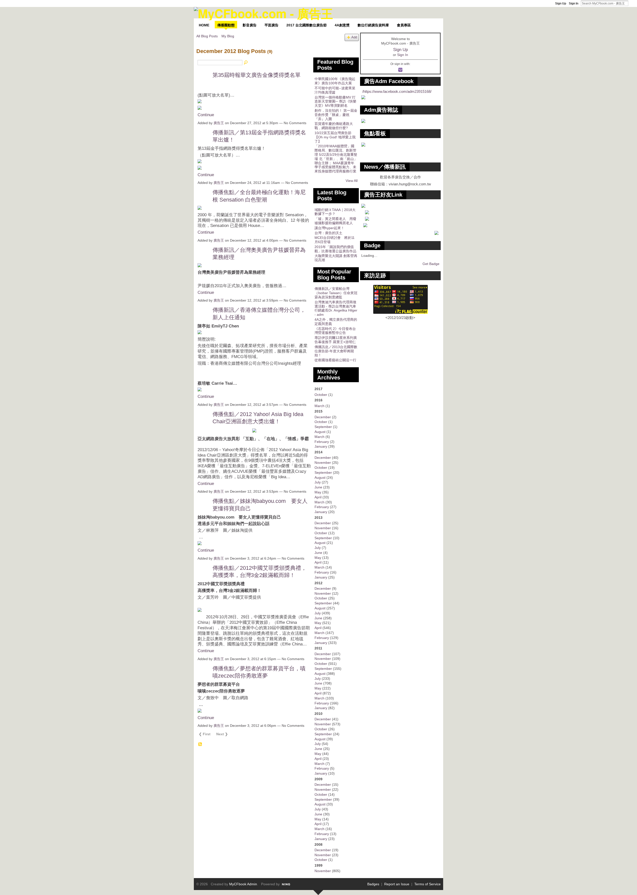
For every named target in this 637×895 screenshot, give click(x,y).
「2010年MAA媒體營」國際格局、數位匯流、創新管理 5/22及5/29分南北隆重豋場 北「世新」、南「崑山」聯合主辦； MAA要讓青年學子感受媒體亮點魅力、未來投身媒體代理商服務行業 (336, 158)
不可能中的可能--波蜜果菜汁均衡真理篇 (335, 90)
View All (352, 181)
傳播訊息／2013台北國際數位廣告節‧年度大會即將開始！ (336, 351)
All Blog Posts (207, 36)
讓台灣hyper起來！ (329, 228)
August (320, 432)
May (318, 492)
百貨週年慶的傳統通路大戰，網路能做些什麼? (334, 126)
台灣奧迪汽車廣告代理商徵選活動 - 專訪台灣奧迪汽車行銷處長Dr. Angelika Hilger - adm (336, 308)
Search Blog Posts (246, 62)
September (323, 427)
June (318, 487)
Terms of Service (427, 884)
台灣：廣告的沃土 (328, 233)
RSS (200, 744)
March (319, 406)
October (321, 395)
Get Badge (431, 264)
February (322, 442)
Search (632, 3)
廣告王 (218, 123)
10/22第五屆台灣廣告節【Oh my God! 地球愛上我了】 (335, 137)
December (323, 417)
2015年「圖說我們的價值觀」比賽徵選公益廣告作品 (335, 249)
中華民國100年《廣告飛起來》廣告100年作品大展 (335, 81)
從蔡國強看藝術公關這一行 (335, 360)
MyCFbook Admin (243, 884)
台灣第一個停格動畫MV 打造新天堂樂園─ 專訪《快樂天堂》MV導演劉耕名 (335, 101)
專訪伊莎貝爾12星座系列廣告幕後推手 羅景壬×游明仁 (336, 340)
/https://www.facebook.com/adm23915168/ (396, 91)
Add (354, 37)
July (318, 482)
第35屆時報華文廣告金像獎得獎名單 (256, 75)
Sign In (573, 3)
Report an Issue (396, 884)
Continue (206, 114)
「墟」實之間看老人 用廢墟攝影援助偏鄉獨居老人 (335, 221)
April (318, 497)
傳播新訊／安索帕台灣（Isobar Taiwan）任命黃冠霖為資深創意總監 (336, 293)
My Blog (227, 36)
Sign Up (560, 3)
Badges (373, 884)
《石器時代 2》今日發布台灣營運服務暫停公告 (335, 331)
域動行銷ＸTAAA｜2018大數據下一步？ (335, 212)
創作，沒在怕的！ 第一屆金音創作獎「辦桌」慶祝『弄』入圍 (336, 114)
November (323, 463)
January (321, 446)
